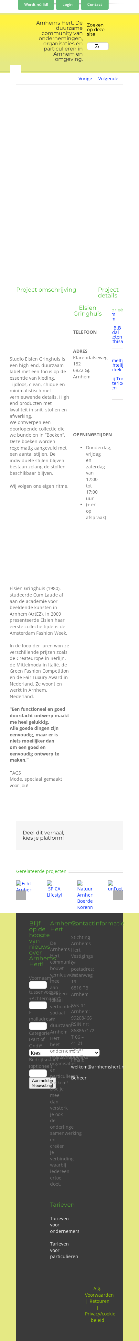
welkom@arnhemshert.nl (98, 1067)
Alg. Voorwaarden (99, 1291)
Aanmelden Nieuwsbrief (42, 1083)
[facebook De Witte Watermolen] (73, 410)
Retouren (100, 1301)
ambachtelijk (112, 365)
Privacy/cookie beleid (100, 1317)
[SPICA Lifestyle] (54, 883)
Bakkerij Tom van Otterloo (112, 380)
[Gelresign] (87, 396)
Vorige (85, 78)
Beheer (79, 1078)
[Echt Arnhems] (23, 883)
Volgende (108, 78)
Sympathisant (113, 341)
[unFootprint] (115, 883)
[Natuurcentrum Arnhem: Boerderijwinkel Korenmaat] (84, 883)
